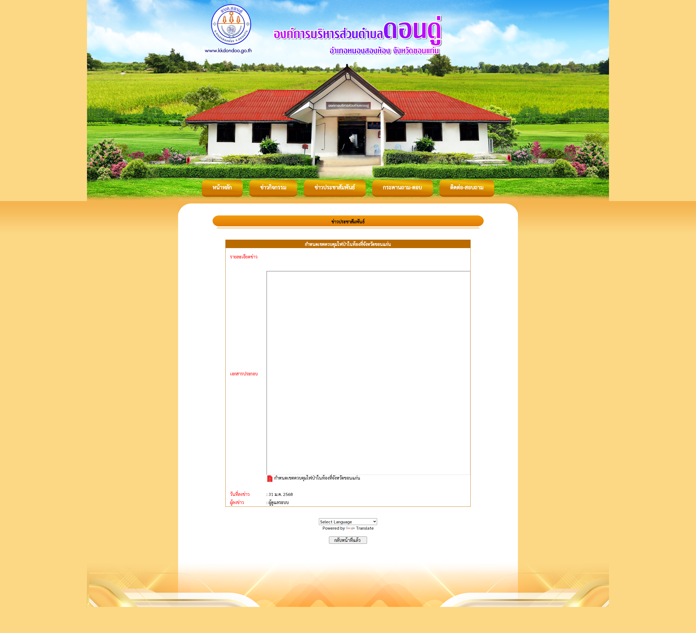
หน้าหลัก (222, 187)
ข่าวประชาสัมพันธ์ (335, 187)
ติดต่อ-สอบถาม (466, 187)
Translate (365, 528)
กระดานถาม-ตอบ (402, 187)
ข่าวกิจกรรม (273, 187)
